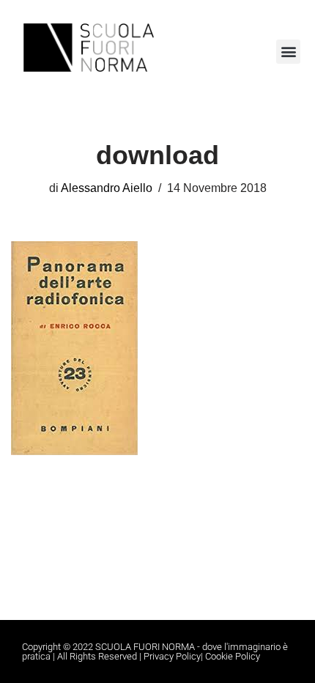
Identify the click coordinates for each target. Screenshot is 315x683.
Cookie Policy (232, 656)
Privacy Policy (172, 656)
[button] (288, 52)
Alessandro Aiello (106, 187)
